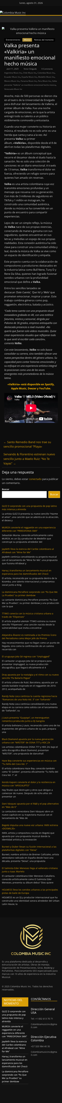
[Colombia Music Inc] (5, 19)
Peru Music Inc (44, 81)
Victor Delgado (30, 69)
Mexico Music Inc (11, 81)
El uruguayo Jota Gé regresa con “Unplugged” (26, 656)
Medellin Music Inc (46, 77)
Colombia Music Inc (46, 72)
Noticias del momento (44, 39)
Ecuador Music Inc (12, 77)
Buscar (5, 489)
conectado (35, 479)
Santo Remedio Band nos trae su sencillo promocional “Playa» (27, 444)
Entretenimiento (13, 39)
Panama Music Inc (29, 81)
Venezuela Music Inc (13, 89)
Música (27, 39)
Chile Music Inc (29, 72)
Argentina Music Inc (13, 72)
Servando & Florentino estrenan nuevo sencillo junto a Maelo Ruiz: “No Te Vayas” (29, 458)
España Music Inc (29, 77)
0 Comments (47, 69)
